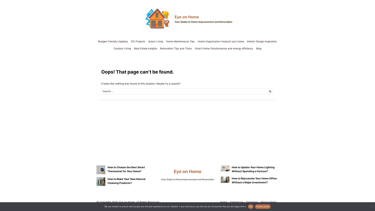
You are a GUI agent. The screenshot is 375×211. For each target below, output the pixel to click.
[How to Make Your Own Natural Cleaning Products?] (101, 181)
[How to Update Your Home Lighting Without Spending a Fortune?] (225, 168)
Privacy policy (262, 206)
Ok (250, 206)
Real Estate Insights (145, 48)
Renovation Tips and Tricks (176, 48)
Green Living (155, 41)
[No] (371, 206)
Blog (258, 48)
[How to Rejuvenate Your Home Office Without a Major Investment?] (225, 180)
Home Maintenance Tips (180, 41)
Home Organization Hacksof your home (221, 41)
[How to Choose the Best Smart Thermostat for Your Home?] (101, 169)
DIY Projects (138, 41)
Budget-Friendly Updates (113, 41)
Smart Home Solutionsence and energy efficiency (224, 48)
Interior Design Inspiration (262, 41)
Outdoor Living (122, 48)
